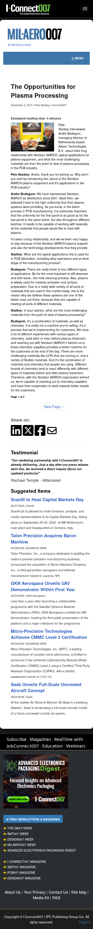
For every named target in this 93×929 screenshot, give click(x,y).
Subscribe (16, 739)
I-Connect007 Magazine (26, 861)
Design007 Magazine (24, 878)
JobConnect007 (22, 746)
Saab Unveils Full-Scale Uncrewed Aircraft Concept (46, 687)
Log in (84, 921)
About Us (13, 892)
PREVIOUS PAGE (20, 45)
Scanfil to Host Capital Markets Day (47, 499)
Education (52, 746)
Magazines (40, 739)
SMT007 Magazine (21, 867)
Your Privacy (34, 892)
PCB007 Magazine (21, 872)
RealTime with (68, 739)
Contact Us (58, 892)
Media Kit (41, 897)
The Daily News (19, 828)
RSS (56, 897)
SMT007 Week (18, 833)
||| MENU (77, 58)
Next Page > (53, 406)
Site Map (79, 892)
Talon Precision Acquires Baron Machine (43, 538)
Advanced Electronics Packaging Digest (41, 850)
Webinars (75, 746)
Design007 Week (20, 839)
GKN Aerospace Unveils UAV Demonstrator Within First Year (43, 586)
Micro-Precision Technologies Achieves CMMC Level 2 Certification (49, 634)
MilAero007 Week (21, 844)
